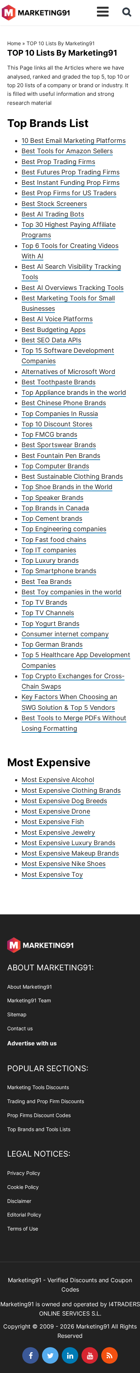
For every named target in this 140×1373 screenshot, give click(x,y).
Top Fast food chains (54, 539)
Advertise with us (32, 1043)
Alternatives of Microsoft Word (68, 371)
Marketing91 (36, 11)
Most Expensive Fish (53, 821)
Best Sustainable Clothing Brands (72, 476)
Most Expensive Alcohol (58, 779)
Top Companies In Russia (60, 413)
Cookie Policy (23, 1187)
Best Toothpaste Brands (58, 382)
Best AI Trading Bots (53, 214)
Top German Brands (52, 644)
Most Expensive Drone (56, 811)
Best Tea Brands (46, 581)
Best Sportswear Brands (59, 445)
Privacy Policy (23, 1173)
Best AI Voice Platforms (57, 319)
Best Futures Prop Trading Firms (71, 172)
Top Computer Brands (55, 466)
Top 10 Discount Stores (57, 424)
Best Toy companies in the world (71, 592)
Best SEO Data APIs (51, 340)
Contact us (20, 1028)
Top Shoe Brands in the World (67, 487)
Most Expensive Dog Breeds (64, 801)
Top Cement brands (52, 518)
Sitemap (17, 1014)
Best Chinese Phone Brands (64, 403)
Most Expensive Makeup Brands (70, 853)
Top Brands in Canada (55, 508)
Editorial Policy (24, 1215)
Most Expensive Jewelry (58, 832)
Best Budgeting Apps (53, 329)
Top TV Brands (44, 602)
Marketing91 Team (29, 1000)
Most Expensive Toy (52, 874)
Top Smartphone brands (59, 571)
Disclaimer (19, 1201)
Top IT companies (49, 550)
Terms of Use (22, 1229)
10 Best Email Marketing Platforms (74, 140)
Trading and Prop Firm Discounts (45, 1101)
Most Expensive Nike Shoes (64, 863)
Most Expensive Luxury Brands (68, 843)
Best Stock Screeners (54, 203)
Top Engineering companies (64, 529)
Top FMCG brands (49, 434)
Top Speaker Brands (52, 497)
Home (14, 43)
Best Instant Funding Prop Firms (71, 182)
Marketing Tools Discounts (38, 1087)
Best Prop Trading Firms (58, 161)
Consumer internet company (65, 634)
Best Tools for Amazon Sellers (67, 151)
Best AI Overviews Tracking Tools (72, 287)
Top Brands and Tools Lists (38, 1129)
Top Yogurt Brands (50, 623)
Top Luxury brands (50, 560)
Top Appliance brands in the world (74, 392)
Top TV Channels (48, 613)
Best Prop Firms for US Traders (69, 193)
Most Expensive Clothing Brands (71, 790)
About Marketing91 (29, 987)
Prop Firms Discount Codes (39, 1115)
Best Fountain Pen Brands (61, 455)
